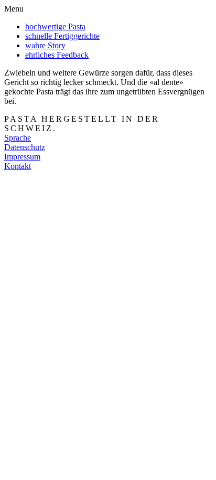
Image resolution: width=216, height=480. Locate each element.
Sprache (17, 137)
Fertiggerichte (62, 35)
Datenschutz (24, 147)
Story (45, 45)
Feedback (57, 54)
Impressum (22, 156)
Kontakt (17, 166)
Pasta (55, 26)
